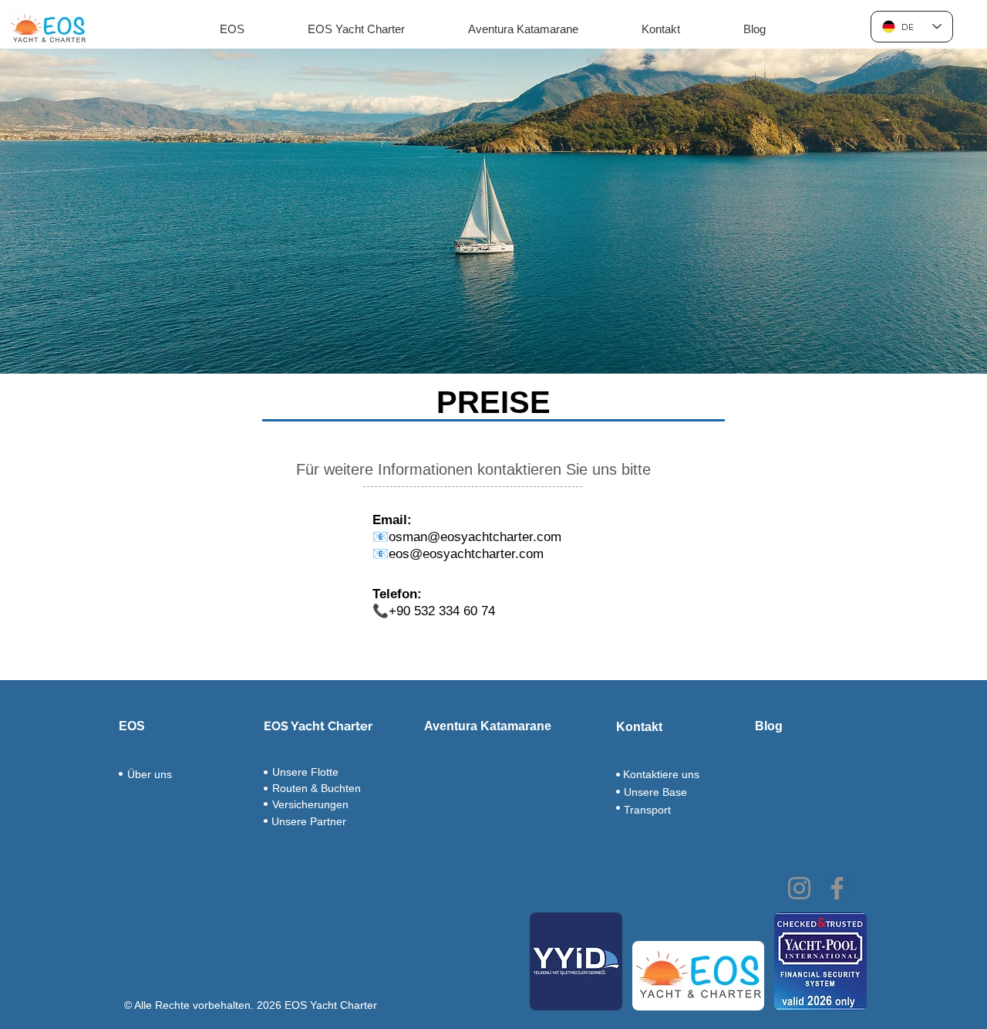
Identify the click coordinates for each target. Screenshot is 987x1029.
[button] (232, 29)
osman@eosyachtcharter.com (475, 537)
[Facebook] (837, 888)
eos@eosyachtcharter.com (466, 554)
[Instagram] (799, 888)
